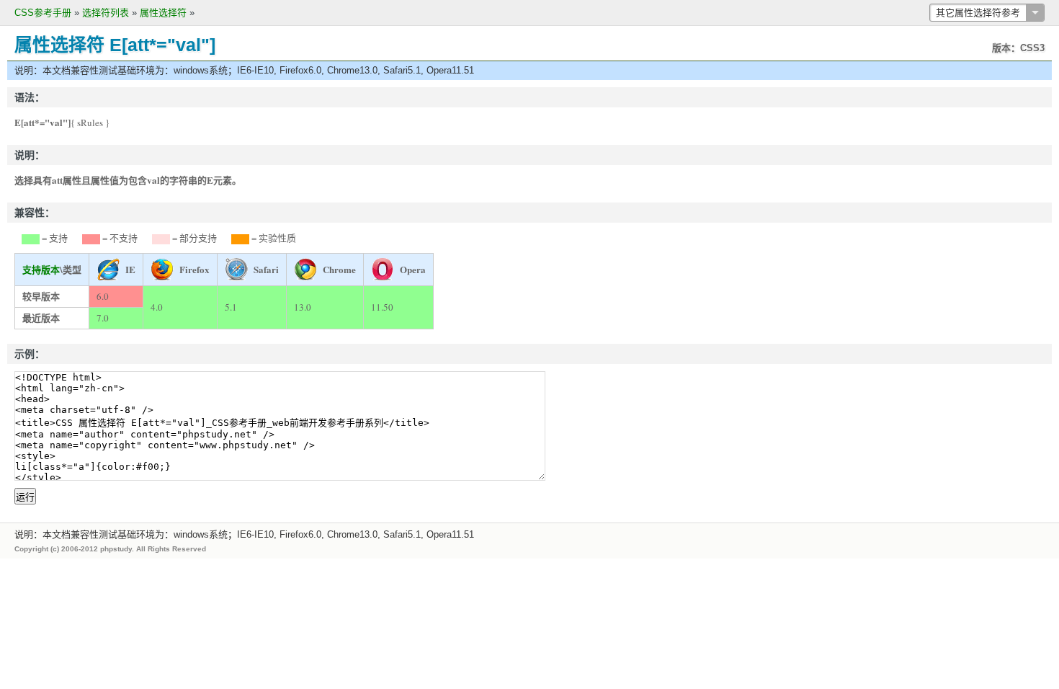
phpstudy (116, 549)
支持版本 (41, 269)
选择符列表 (105, 12)
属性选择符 (163, 12)
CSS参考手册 (42, 12)
